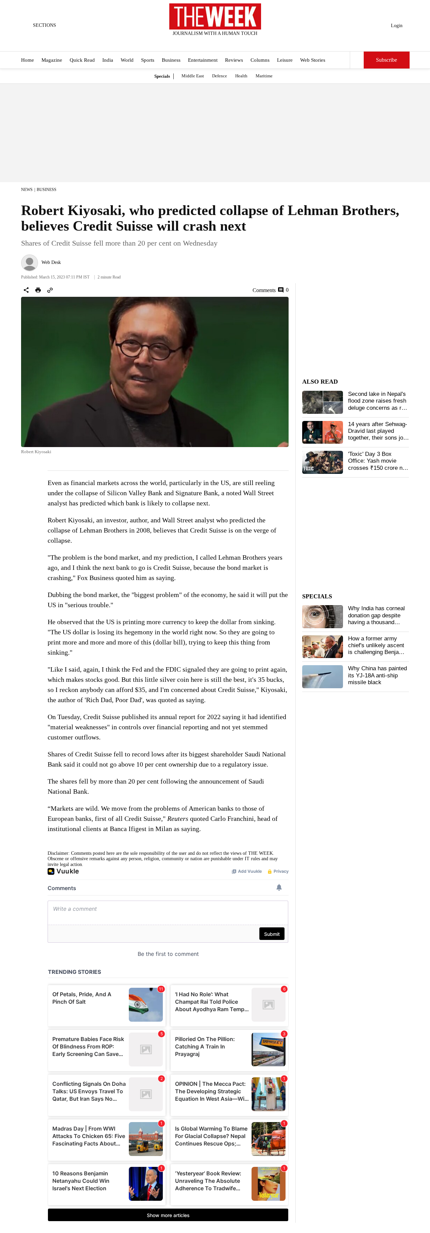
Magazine (51, 60)
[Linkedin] (232, 42)
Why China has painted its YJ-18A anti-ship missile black (377, 675)
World (127, 60)
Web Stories (312, 60)
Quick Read (82, 60)
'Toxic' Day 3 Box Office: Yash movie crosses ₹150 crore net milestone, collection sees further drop (377, 468)
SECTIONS (44, 25)
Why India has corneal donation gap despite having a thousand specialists (376, 618)
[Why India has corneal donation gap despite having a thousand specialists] (322, 616)
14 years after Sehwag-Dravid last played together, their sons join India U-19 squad (378, 434)
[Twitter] (198, 42)
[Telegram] (243, 42)
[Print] (38, 290)
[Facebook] (187, 42)
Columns (260, 60)
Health (241, 75)
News (27, 189)
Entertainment (203, 60)
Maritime (264, 75)
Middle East (193, 75)
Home (27, 60)
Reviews (234, 60)
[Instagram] (209, 42)
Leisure (285, 60)
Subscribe (386, 60)
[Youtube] (221, 42)
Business (171, 60)
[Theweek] (215, 16)
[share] (26, 290)
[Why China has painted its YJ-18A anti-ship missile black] (322, 676)
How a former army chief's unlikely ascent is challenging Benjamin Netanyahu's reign (378, 648)
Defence (219, 75)
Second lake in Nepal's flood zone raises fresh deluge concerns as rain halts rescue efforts (378, 404)
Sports (147, 60)
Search (357, 60)
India (107, 60)
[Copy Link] (50, 290)
